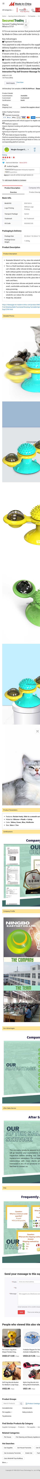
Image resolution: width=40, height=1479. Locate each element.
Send (21, 1312)
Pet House (7, 1437)
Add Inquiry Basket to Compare (15, 180)
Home (4, 16)
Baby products (27, 1412)
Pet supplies (6, 1412)
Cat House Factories (24, 1448)
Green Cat (28, 1453)
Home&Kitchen (7, 1408)
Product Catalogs (33, 1403)
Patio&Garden (27, 1408)
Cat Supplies (8, 1448)
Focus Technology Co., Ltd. (28, 1470)
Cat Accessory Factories (12, 1453)
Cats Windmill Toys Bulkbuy (13, 1458)
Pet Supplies (31, 16)
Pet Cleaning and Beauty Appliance (28, 1437)
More (4, 1462)
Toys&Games (6, 1416)
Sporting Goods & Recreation (16, 16)
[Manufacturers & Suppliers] (20, 4)
